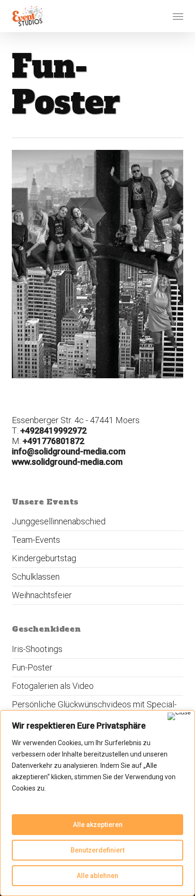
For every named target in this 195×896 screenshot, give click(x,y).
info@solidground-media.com (68, 451)
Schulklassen (36, 577)
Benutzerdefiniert (97, 850)
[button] (178, 16)
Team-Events (36, 540)
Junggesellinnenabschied (59, 521)
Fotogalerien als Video (53, 686)
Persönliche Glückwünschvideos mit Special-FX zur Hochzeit (94, 709)
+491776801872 (53, 441)
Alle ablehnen (97, 875)
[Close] (179, 716)
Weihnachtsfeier (42, 595)
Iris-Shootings (37, 649)
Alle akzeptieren (98, 824)
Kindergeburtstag (44, 558)
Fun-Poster (32, 667)
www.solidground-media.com (67, 462)
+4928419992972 (53, 430)
